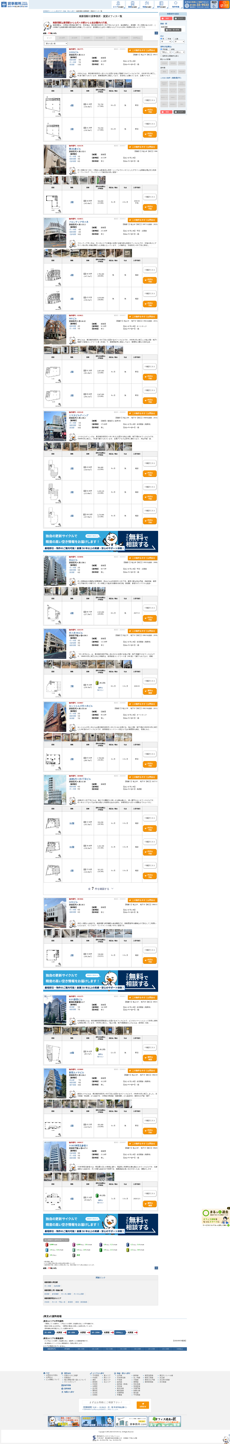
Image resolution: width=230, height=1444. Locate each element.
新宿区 (70, 1302)
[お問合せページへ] (143, 1408)
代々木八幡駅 (66, 1294)
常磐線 (119, 1395)
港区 (94, 1380)
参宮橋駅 (55, 1294)
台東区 (95, 1386)
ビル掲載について (52, 1379)
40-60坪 (74, 38)
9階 (72, 1199)
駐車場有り (173, 104)
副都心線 (136, 1390)
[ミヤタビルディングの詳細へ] (55, 441)
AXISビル (73, 52)
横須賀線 (120, 1390)
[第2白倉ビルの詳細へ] (55, 174)
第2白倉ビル (75, 149)
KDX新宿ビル (75, 999)
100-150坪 (111, 38)
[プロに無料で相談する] (100, 542)
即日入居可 (173, 83)
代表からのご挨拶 (71, 1375)
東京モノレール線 (166, 1375)
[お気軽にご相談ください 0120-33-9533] (196, 4)
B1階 (72, 823)
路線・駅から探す (69, 11)
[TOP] (14, 4)
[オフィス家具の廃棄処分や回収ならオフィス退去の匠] (165, 1426)
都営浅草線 (149, 1375)
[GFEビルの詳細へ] (55, 927)
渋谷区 (46, 1302)
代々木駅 (72, 62)
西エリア (107, 1377)
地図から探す (69, 1392)
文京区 (95, 1393)
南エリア (107, 1380)
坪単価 (164, 49)
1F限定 (181, 104)
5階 (72, 129)
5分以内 (172, 63)
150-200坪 (124, 38)
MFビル (73, 318)
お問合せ (49, 1377)
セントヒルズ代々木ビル (81, 706)
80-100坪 (99, 38)
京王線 (162, 1377)
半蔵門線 (136, 1388)
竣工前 (173, 71)
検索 (167, 18)
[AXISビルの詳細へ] (55, 77)
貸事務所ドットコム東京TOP (52, 11)
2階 (72, 372)
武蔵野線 (120, 1393)
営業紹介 (67, 1377)
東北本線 (120, 1388)
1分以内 (164, 63)
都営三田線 (149, 1377)
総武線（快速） (123, 1384)
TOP (47, 1373)
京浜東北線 (121, 1377)
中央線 (119, 1380)
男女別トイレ (164, 97)
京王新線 (163, 1382)
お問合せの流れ (52, 1375)
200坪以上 (137, 38)
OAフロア (164, 90)
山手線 (119, 1375)
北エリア (107, 1382)
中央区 (95, 1377)
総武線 (119, 1382)
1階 (72, 870)
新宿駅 (72, 65)
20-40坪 (62, 38)
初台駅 (72, 1080)
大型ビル (164, 104)
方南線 (135, 1380)
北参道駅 (72, 161)
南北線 (135, 1393)
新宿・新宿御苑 (81, 1302)
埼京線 (119, 1386)
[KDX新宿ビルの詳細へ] (55, 1025)
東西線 (135, 1382)
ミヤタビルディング (78, 415)
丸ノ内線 (136, 1377)
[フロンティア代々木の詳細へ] (55, 247)
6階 (72, 613)
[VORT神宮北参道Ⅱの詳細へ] (55, 1171)
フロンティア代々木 (78, 222)
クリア (180, 18)
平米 (169, 39)
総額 (173, 49)
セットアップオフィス (173, 90)
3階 (72, 202)
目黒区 (95, 1395)
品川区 (95, 1388)
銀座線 (135, 1375)
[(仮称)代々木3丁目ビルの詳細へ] (55, 804)
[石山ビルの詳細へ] (55, 585)
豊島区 (95, 1390)
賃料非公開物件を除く (170, 56)
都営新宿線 (149, 1382)
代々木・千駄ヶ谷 (58, 1302)
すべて (49, 38)
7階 (72, 686)
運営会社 (67, 1373)
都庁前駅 (72, 1085)
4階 (72, 105)
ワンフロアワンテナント (181, 97)
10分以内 (181, 63)
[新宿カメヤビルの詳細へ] (55, 1098)
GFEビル (73, 902)
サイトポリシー (70, 1382)
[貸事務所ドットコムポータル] (131, 1426)
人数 (176, 39)
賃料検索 (67, 1389)
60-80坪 (87, 38)
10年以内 (181, 71)
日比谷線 (136, 1384)
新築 (164, 71)
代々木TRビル (76, 633)
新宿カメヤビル (76, 1072)
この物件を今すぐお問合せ (143, 50)
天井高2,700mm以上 (181, 83)
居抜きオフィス (181, 90)
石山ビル (73, 560)
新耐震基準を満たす (164, 83)
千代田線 (136, 1395)
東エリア (107, 1375)
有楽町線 (136, 1386)
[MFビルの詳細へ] (55, 344)
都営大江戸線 (150, 1380)
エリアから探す (98, 1373)
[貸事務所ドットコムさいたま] (97, 1426)
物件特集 (67, 1385)
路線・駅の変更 (173, 30)
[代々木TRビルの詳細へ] (55, 658)
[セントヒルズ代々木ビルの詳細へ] (55, 731)
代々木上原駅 (79, 1294)
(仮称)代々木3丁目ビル (80, 779)
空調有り (173, 97)
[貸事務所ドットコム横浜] (64, 1426)
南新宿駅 (72, 60)
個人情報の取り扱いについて (75, 1380)
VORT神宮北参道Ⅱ (78, 1145)
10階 (72, 1053)
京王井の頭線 (165, 1380)
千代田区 (95, 1375)
